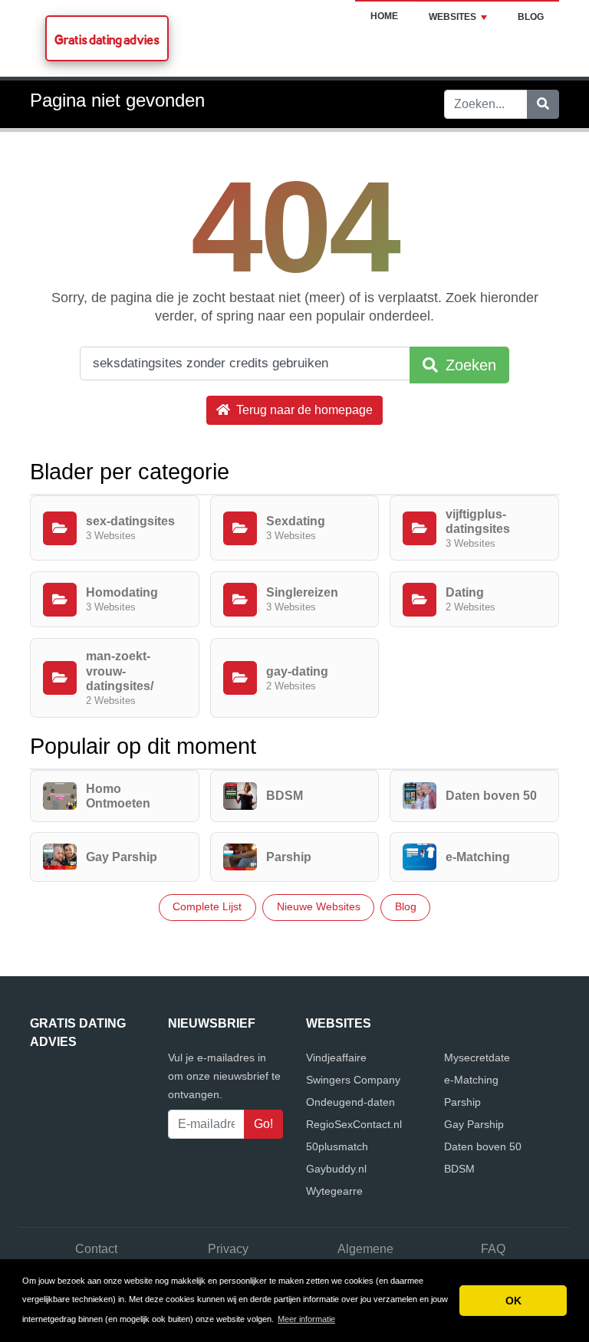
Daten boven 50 (483, 1146)
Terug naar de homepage (303, 409)
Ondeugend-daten (350, 1102)
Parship (462, 1102)
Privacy (228, 1248)
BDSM (459, 1169)
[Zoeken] (543, 104)
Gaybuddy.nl (336, 1169)
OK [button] (513, 1300)
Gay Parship (474, 1124)
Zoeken (468, 365)
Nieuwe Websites (318, 906)
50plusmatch (337, 1146)
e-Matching (471, 1080)
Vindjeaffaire (336, 1057)
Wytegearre (334, 1191)
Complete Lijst (207, 906)
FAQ (493, 1248)
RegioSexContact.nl (354, 1124)
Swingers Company (353, 1080)
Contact (96, 1248)
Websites (452, 17)
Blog (531, 17)
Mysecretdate (477, 1057)
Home (384, 16)
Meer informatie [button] (306, 1319)
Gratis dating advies (107, 39)
